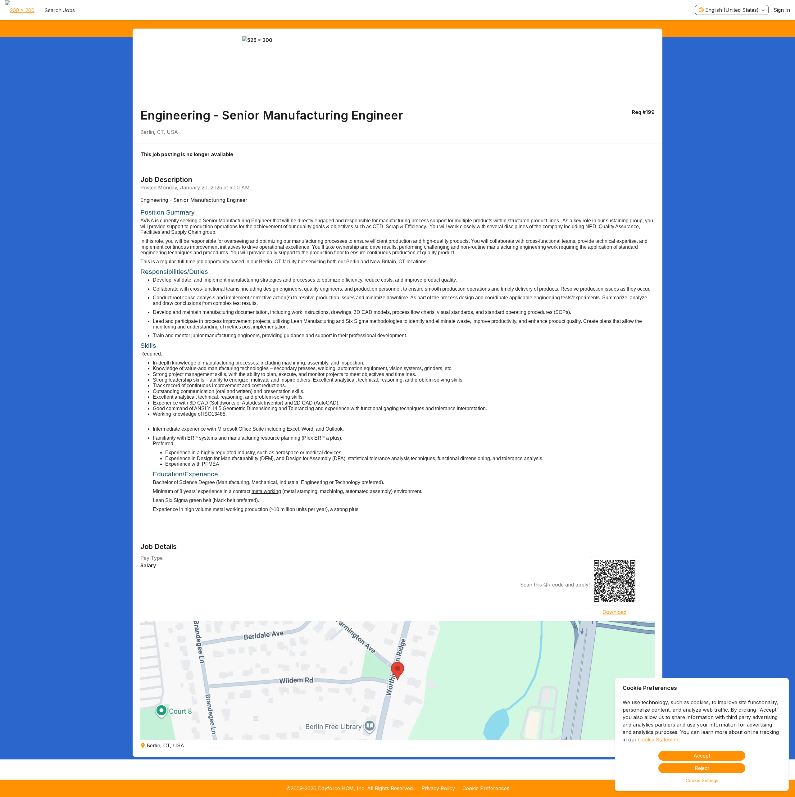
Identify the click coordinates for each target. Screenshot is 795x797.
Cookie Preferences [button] (485, 788)
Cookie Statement (659, 739)
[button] (397, 680)
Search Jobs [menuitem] (59, 10)
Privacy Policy (438, 788)
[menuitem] (19, 10)
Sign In (782, 10)
